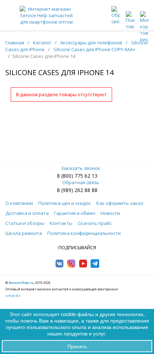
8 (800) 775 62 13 (77, 175)
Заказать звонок (80, 168)
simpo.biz (12, 295)
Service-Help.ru (21, 283)
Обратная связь (80, 182)
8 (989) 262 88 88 (77, 190)
